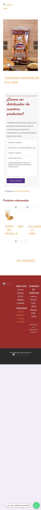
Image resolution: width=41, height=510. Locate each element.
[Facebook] (34, 338)
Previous (5, 45)
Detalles (9, 214)
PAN (20, 226)
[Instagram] (32, 338)
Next (36, 45)
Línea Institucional (21, 191)
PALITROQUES (26, 261)
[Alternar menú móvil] (37, 8)
